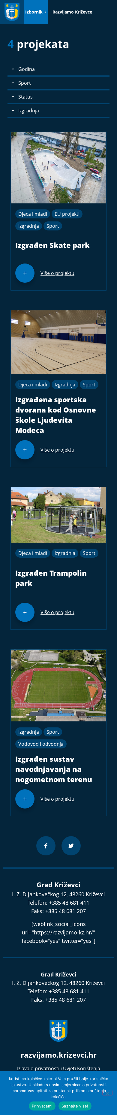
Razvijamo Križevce (72, 12)
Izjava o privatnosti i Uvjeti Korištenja (58, 1068)
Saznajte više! (75, 1106)
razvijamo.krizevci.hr (59, 1055)
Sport (52, 226)
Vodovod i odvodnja (41, 744)
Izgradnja (28, 226)
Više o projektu (57, 273)
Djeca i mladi (32, 214)
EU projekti (67, 214)
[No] (107, 1092)
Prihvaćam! (42, 1106)
